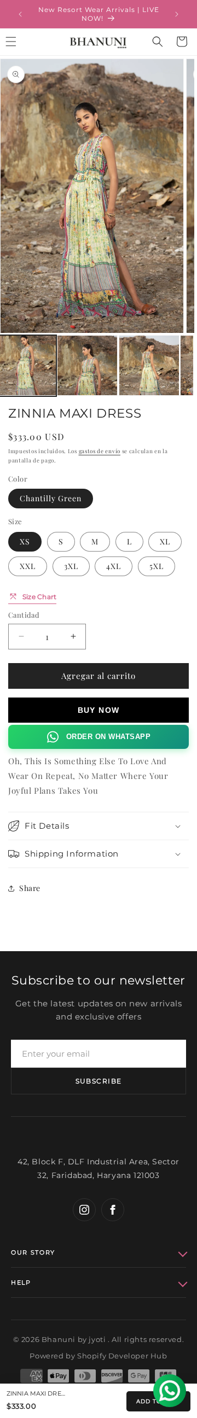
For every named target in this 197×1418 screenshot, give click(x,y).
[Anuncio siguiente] (177, 14)
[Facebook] (112, 1209)
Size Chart (39, 597)
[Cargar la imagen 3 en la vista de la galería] (149, 365)
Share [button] (29, 888)
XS (25, 541)
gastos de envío (100, 451)
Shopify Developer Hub (122, 1355)
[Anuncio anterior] (20, 14)
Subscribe (99, 1081)
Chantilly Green (51, 498)
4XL (113, 566)
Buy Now (99, 710)
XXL (28, 566)
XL (165, 541)
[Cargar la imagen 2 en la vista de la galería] (87, 365)
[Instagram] (84, 1209)
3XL (71, 566)
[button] (158, 42)
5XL (156, 566)
